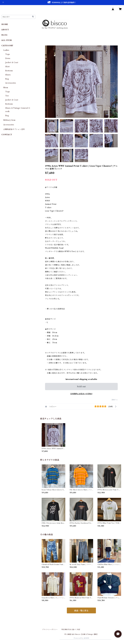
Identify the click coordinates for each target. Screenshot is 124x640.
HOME (4, 24)
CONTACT (6, 134)
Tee (7, 96)
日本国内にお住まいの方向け (81, 394)
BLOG (4, 35)
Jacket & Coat (11, 62)
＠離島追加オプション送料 (14, 129)
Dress (7, 58)
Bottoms (9, 71)
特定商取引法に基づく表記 (71, 629)
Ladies (7, 50)
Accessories (10, 83)
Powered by (79, 638)
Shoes (8, 75)
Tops (7, 54)
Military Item (9, 120)
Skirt (7, 66)
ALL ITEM (6, 40)
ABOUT (5, 30)
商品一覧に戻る (81, 610)
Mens (5, 87)
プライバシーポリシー (50, 629)
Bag (7, 79)
